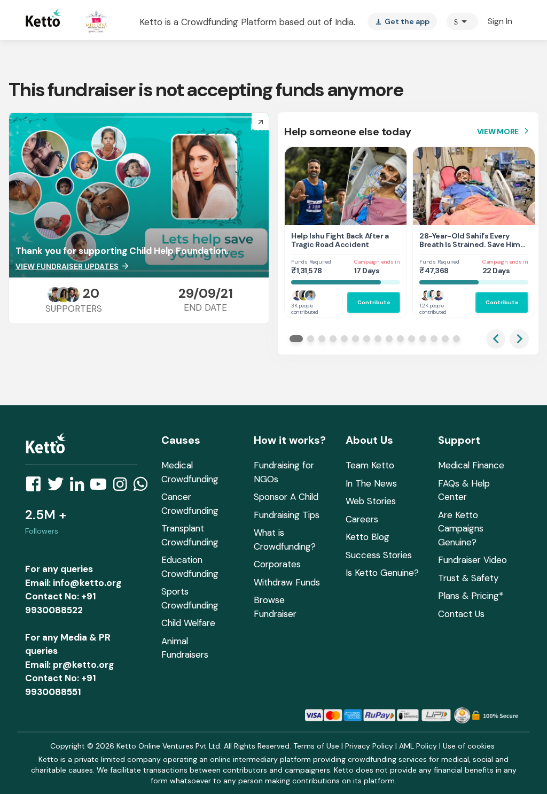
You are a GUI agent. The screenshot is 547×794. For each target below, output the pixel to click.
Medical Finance (471, 465)
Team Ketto (370, 465)
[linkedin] (80, 487)
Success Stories (379, 555)
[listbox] (402, 21)
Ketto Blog (367, 537)
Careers (362, 519)
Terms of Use (316, 746)
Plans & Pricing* (470, 596)
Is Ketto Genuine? (382, 573)
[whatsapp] (144, 487)
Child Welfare (188, 623)
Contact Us (461, 614)
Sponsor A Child (286, 497)
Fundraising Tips (286, 515)
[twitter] (59, 487)
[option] (462, 21)
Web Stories (371, 501)
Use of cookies (469, 746)
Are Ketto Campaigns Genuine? (460, 528)
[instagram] (123, 487)
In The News (371, 483)
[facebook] (36, 487)
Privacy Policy (369, 746)
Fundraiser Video (472, 560)
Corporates (277, 564)
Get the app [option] (402, 21)
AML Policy (418, 746)
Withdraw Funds (287, 582)
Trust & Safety (468, 578)
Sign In (500, 21)
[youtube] (101, 487)
